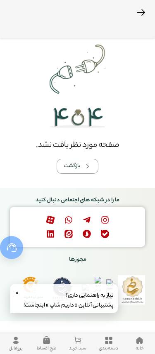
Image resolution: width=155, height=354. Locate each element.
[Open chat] (11, 247)
